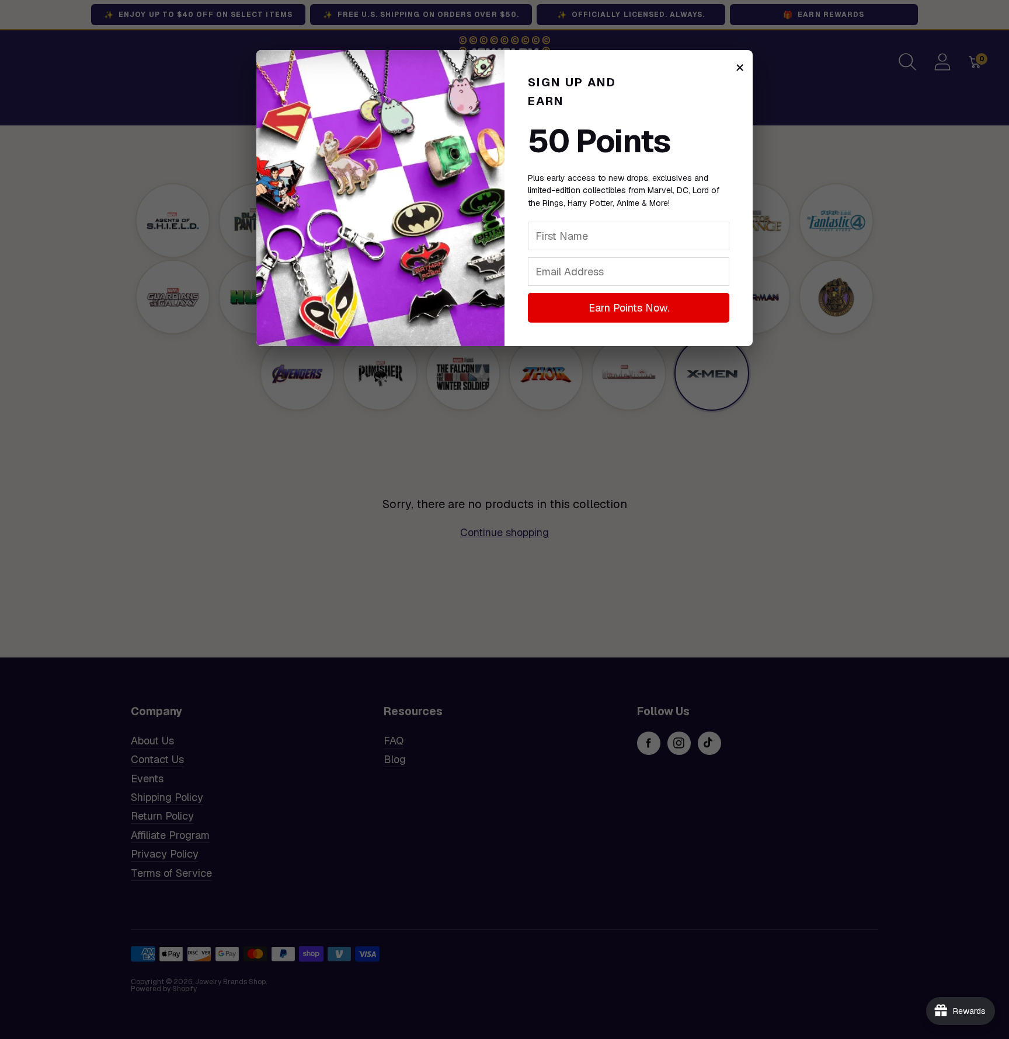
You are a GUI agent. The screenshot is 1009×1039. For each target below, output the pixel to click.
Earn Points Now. (629, 307)
